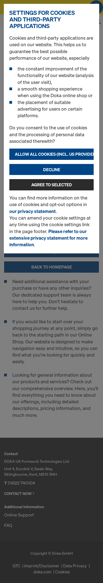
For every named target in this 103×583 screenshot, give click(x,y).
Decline (51, 169)
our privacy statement (32, 211)
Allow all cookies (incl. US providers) (54, 154)
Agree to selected (51, 184)
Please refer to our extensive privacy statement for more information (48, 238)
